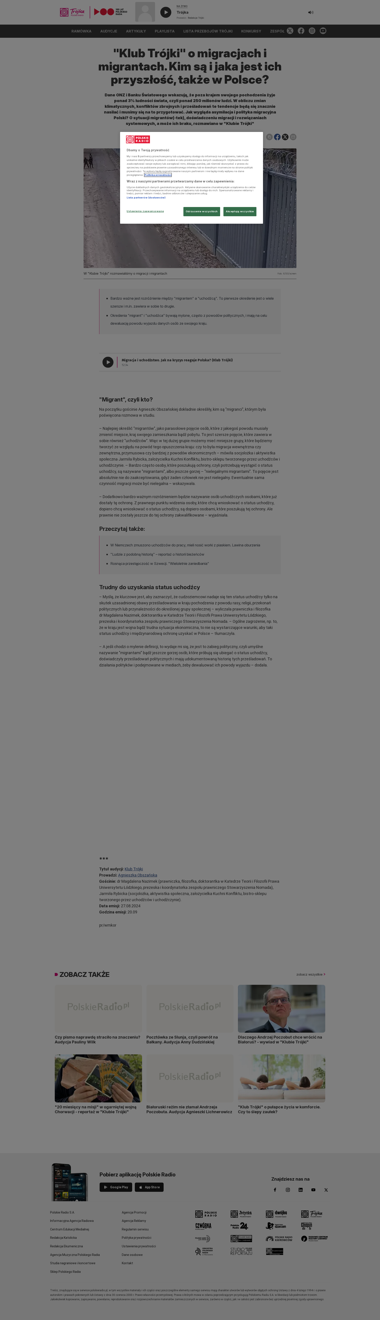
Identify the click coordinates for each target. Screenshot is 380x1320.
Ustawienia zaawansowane (145, 211)
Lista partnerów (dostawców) (146, 197)
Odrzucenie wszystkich (202, 211)
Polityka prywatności (157, 174)
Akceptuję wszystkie (240, 211)
